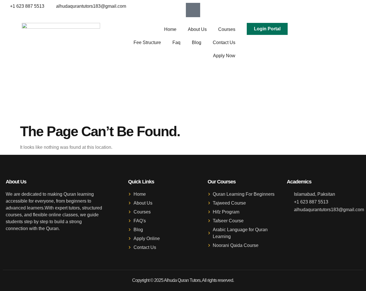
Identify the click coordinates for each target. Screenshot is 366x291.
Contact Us (224, 42)
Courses (226, 29)
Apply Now (224, 55)
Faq (176, 42)
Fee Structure (147, 42)
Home (170, 29)
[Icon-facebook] (193, 10)
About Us (197, 29)
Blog (196, 42)
